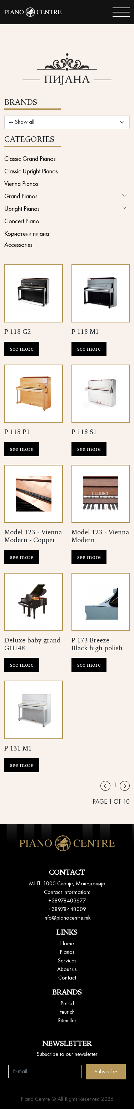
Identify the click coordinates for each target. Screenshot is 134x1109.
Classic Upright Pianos (31, 171)
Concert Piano (21, 221)
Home (67, 944)
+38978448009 (67, 909)
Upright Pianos (22, 209)
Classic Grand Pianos (30, 159)
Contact (67, 978)
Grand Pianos (21, 196)
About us (67, 969)
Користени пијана (26, 234)
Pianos (67, 952)
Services (67, 961)
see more (22, 349)
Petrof (67, 1004)
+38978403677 (67, 901)
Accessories (18, 245)
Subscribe (106, 1071)
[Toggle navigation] (121, 12)
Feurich (67, 1012)
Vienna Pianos (21, 184)
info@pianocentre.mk (67, 918)
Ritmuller (67, 1021)
